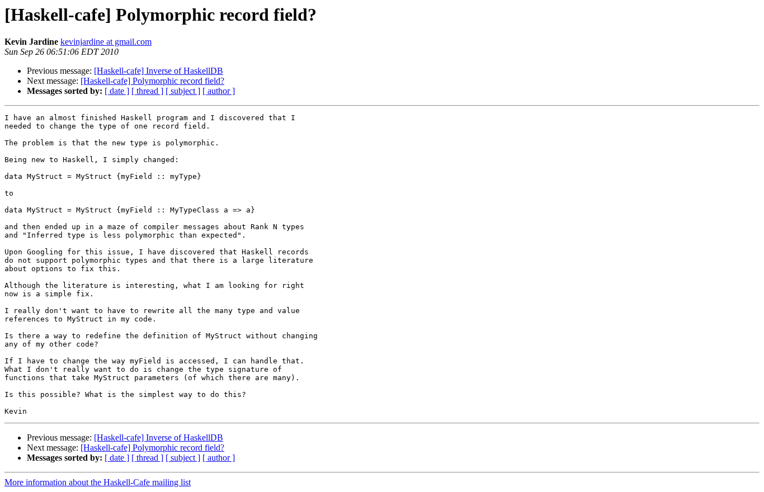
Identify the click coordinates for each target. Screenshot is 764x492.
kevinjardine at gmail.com (106, 41)
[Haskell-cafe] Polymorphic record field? (152, 81)
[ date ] (117, 91)
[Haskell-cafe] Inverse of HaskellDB (158, 70)
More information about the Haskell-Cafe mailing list (97, 482)
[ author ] (218, 91)
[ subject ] (183, 91)
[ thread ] (147, 91)
